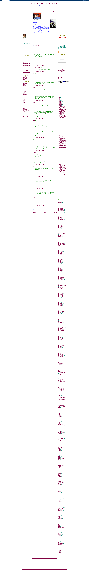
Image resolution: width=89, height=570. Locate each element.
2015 (59, 94)
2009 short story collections (61, 233)
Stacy (24, 108)
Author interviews (60, 363)
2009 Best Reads (60, 208)
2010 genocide (60, 259)
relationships (60, 497)
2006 (59, 198)
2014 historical (60, 326)
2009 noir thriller (60, 224)
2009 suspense (60, 238)
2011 (59, 98)
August (60, 105)
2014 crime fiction (60, 322)
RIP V (59, 500)
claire (34, 120)
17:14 (40, 43)
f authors (59, 421)
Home (45, 212)
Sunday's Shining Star (61, 514)
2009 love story (60, 221)
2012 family (59, 297)
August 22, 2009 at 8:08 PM (39, 100)
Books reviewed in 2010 (61, 392)
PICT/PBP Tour (60, 481)
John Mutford (24, 95)
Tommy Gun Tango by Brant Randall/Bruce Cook (62, 163)
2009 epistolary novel (61, 212)
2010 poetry (59, 271)
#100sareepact (60, 202)
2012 (59, 97)
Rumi (59, 502)
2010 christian (60, 253)
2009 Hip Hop (60, 216)
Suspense (59, 515)
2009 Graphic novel (60, 215)
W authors (59, 540)
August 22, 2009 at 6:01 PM (39, 65)
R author (59, 492)
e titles (59, 417)
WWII (58, 549)
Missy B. (34, 60)
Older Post (55, 212)
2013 (59, 96)
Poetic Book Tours (60, 482)
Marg (34, 197)
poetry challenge (60, 486)
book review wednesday (61, 379)
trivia (58, 533)
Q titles (59, 489)
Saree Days (59, 506)
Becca (24, 82)
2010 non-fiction (60, 269)
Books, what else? (25, 76)
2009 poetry (59, 228)
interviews (59, 446)
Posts (59, 51)
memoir (59, 460)
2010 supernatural (60, 278)
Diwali (59, 413)
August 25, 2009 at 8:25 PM (39, 188)
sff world (59, 73)
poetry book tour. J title (61, 485)
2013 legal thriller (60, 310)
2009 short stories (60, 232)
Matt (23, 101)
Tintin (59, 528)
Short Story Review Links (26, 57)
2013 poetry (59, 313)
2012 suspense (60, 304)
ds (33, 144)
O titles (59, 474)
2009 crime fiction (60, 211)
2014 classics (60, 318)
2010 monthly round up (61, 266)
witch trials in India (60, 545)
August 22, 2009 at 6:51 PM (39, 78)
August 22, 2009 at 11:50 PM (39, 137)
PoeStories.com (60, 72)
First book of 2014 (60, 424)
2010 (59, 99)
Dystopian (59, 415)
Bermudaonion (25, 83)
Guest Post (59, 439)
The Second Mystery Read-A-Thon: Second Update (62, 168)
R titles (59, 493)
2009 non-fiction (60, 225)
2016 (59, 93)
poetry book (59, 484)
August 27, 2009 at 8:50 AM (39, 205)
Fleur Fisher (24, 91)
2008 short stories (60, 206)
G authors (59, 433)
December (60, 101)
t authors (59, 516)
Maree (34, 52)
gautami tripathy (26, 38)
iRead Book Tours (60, 447)
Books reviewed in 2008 (61, 390)
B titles (59, 365)
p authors (59, 476)
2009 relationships (60, 229)
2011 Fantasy (60, 288)
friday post (59, 431)
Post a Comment (35, 207)
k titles (59, 451)
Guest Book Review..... (61, 438)
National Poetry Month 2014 (61, 468)
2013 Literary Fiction (61, 311)
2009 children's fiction (61, 210)
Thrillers (59, 526)
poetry (59, 483)
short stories (60, 509)
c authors (59, 395)
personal (59, 480)
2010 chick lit (60, 252)
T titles (59, 517)
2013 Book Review (60, 306)
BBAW (59, 366)
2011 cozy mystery (60, 284)
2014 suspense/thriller (61, 340)
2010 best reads (60, 250)
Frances (34, 152)
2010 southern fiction (61, 277)
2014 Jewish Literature (61, 329)
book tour (59, 380)
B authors (59, 364)
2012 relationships (60, 303)
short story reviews (60, 510)
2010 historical (60, 262)
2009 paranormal (60, 226)
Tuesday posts (60, 534)
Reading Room (25, 77)
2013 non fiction (60, 312)
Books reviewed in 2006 (61, 388)
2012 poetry (59, 302)
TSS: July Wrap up (61, 186)
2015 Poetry (59, 346)
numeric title (59, 472)
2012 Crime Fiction (60, 296)
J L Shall (24, 93)
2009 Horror (59, 218)
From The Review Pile (61, 432)
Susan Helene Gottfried (26, 112)
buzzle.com (59, 65)
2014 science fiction (60, 338)
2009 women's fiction (61, 243)
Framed (24, 92)
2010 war (59, 280)
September (60, 104)
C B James (24, 86)
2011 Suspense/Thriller (61, 292)
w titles (59, 541)
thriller (59, 525)
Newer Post (34, 212)
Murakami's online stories (61, 70)
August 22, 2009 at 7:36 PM (39, 92)
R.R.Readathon (60, 494)
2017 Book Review (60, 354)
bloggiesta (59, 370)
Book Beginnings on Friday (61, 372)
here (45, 112)
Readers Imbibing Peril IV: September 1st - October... (62, 117)
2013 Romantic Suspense (61, 314)
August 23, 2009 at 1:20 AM (39, 142)
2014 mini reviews (60, 331)
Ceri (33, 73)
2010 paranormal (60, 270)
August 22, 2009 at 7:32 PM (39, 85)
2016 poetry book (60, 352)
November (60, 102)
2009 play (59, 227)
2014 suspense (60, 339)
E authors (59, 416)
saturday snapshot (60, 507)
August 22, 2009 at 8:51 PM (39, 107)
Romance (59, 501)
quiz (58, 490)
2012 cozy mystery (60, 295)
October (60, 103)
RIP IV (59, 499)
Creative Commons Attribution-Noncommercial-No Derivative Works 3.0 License (62, 86)
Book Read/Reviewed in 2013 (62, 377)
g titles (59, 434)
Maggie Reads (25, 99)
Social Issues (60, 511)
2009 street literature (61, 237)
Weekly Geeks (60, 544)
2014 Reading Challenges (61, 336)
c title (59, 396)
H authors (59, 440)
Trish (23, 115)
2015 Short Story (60, 348)
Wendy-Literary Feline (26, 116)
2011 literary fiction (60, 289)
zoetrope (59, 78)
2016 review (59, 353)
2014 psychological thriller (61, 335)
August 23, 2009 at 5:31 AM (39, 157)
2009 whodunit (60, 242)
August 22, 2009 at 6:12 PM (39, 71)
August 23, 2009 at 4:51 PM (39, 171)
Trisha (34, 109)
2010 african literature (61, 249)
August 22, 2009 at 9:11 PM (39, 118)
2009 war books (60, 241)
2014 (59, 95)
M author (59, 456)
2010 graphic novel (60, 261)
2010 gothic (59, 260)
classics (59, 403)
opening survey (60, 475)
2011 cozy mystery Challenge (62, 285)
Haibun (59, 442)
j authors (59, 448)
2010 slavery (60, 276)
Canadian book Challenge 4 (61, 399)
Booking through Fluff (62, 115)
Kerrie (34, 178)
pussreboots (35, 159)
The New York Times (61, 76)
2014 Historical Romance (61, 327)
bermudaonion (35, 94)
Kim (33, 129)
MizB (23, 103)
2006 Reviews (60, 203)
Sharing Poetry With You (61, 508)
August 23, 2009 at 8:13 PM (39, 176)
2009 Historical (60, 217)
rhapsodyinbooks (35, 80)
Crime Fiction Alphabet (61, 405)
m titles (59, 457)
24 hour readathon (60, 357)
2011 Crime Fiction (60, 287)
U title (59, 536)
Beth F (24, 84)
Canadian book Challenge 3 (61, 397)
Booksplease (24, 85)
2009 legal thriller (60, 220)
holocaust (59, 443)
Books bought (60, 383)
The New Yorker (60, 77)
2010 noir (59, 268)
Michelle (34, 190)
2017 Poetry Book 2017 (61, 355)
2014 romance (60, 337)
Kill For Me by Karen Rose (62, 151)
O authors (59, 473)
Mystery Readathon (60, 465)
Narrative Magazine (60, 71)
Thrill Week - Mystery (61, 524)
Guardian (59, 68)
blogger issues (60, 369)
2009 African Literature (61, 207)
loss (58, 455)
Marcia (24, 100)
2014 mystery (60, 332)
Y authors (59, 550)
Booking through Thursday (61, 381)
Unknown (34, 87)
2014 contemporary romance (62, 319)
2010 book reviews (60, 251)
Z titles (59, 553)
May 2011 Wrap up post (61, 458)
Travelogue (59, 532)
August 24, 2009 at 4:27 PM (39, 183)
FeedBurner (63, 61)
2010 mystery (60, 267)
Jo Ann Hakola (25, 94)
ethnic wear (59, 420)
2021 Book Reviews (60, 356)
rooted (24, 79)
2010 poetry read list (61, 272)
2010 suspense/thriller (61, 279)
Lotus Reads (24, 98)
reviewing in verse (60, 498)
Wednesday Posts (60, 543)
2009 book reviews (60, 209)
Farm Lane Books (25, 90)
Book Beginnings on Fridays (62, 374)
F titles (59, 422)
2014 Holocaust (60, 328)
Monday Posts (60, 463)
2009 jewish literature (61, 219)
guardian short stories (61, 69)
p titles (59, 477)
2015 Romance (60, 347)
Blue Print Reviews (60, 64)
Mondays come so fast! (62, 106)
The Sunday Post (60, 523)
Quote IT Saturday (60, 491)
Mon (34, 173)
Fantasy (59, 423)
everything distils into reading (44, 4)
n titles (59, 467)
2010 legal (59, 263)
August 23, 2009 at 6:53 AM (39, 164)
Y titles (59, 551)
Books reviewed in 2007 (61, 389)
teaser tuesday (60, 518)
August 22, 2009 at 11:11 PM (39, 127)
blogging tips (59, 371)
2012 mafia (59, 301)
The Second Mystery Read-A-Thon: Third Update (62, 165)
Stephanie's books (25, 109)
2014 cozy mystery (60, 321)
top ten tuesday (60, 531)
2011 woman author (60, 293)
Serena (24, 107)
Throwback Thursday (61, 527)
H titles (59, 441)
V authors (59, 537)
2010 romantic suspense (61, 275)
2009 (59, 100)
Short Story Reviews (25, 78)
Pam (33, 166)
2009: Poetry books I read (61, 244)
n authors (59, 466)
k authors (59, 450)
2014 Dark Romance (61, 323)
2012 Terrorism (60, 305)
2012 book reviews (60, 294)
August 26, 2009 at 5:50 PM (39, 195)
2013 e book (59, 309)
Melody (24, 102)
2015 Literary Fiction (61, 345)
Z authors (59, 552)
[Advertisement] (45, 14)
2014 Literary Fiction (61, 330)
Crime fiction (60, 404)
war (58, 542)
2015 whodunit (60, 349)
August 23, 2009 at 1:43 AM (39, 150)
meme (59, 459)
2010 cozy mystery (60, 254)
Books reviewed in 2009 (61, 391)
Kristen (34, 185)
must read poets (60, 464)
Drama (59, 414)
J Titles (59, 449)
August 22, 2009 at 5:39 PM (39, 58)
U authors (59, 535)
